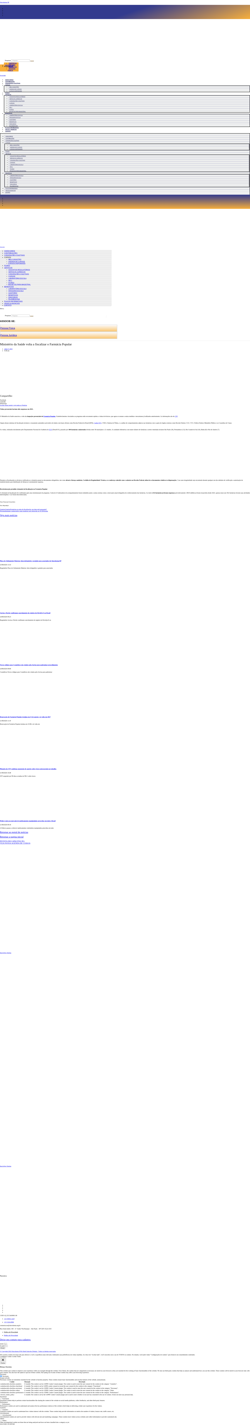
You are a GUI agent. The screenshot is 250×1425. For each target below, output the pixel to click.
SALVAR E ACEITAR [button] (7, 1424)
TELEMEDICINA (13, 126)
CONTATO (8, 131)
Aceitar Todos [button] (16, 1356)
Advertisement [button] (4, 1413)
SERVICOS (8, 95)
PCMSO (7, 93)
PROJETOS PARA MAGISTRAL (17, 111)
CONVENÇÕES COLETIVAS (12, 83)
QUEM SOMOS (9, 80)
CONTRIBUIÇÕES (10, 81)
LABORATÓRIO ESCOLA (16, 105)
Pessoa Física (7, 328)
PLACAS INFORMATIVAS (12, 128)
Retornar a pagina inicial (12, 837)
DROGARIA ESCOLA (15, 117)
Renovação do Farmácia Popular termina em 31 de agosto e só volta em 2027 (25, 717)
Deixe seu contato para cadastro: (15, 1339)
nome (2, 1344)
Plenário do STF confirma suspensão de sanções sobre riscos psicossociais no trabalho (28, 769)
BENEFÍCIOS (8, 113)
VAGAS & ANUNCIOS (11, 129)
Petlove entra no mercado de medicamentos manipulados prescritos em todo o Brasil (27, 821)
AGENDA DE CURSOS (15, 89)
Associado (2, 246)
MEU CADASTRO (14, 87)
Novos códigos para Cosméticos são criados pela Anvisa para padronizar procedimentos (29, 665)
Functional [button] (3, 1397)
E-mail (2, 1346)
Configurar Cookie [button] (6, 1356)
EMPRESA (13, 63)
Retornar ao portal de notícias (14, 832)
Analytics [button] (3, 1408)
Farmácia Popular (49, 416)
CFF (176, 416)
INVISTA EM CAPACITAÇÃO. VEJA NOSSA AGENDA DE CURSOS (15, 842)
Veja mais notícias (8, 515)
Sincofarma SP (4, 2)
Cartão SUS (97, 423)
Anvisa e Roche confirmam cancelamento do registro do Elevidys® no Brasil (25, 613)
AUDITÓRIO (12, 119)
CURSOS (11, 103)
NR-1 (10, 107)
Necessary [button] (3, 1374)
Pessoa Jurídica (8, 335)
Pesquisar (8, 60)
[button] (125, 400)
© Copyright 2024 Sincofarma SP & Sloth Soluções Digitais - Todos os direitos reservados (28, 1351)
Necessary (5, 1376)
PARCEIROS (12, 124)
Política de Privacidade (11, 1332)
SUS (50, 429)
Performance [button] (4, 1402)
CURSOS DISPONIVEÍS (15, 91)
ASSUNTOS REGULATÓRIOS (17, 96)
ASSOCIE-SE (9, 65)
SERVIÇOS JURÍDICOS (15, 99)
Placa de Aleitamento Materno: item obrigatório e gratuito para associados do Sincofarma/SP (30, 561)
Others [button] (2, 1418)
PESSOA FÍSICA (11, 69)
